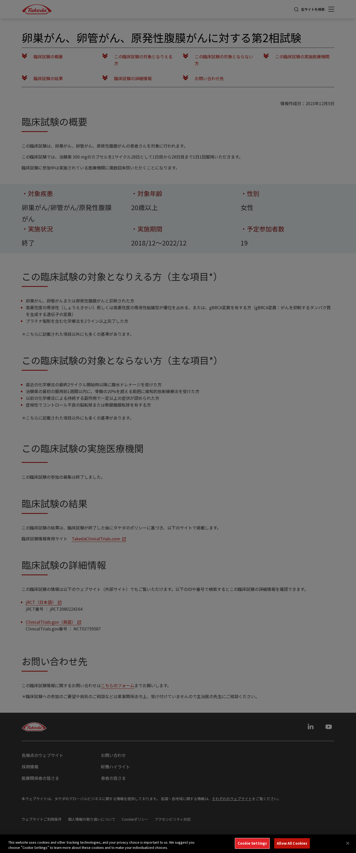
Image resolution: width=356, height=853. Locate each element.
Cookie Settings (252, 843)
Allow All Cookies (292, 843)
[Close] (347, 843)
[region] (178, 844)
